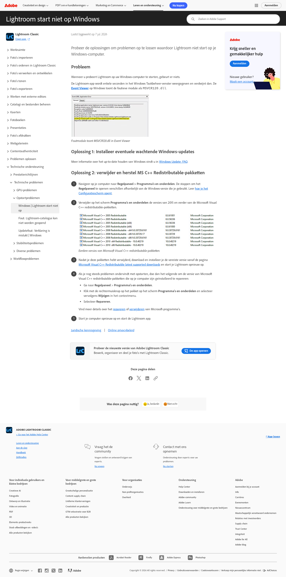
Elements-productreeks (20, 522)
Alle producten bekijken (20, 532)
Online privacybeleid (121, 330)
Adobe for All (241, 539)
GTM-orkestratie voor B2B (78, 511)
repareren (119, 309)
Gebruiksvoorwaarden (187, 570)
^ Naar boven (273, 436)
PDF (11, 511)
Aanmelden (271, 5)
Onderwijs (127, 486)
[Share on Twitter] (139, 379)
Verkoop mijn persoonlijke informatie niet (241, 570)
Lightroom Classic (27, 34)
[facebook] (40, 571)
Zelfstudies (21, 457)
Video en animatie (18, 506)
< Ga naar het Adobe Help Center (32, 434)
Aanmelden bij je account (247, 486)
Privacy (171, 570)
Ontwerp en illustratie (19, 501)
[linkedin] (60, 571)
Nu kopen (178, 5)
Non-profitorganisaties (133, 492)
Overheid (126, 497)
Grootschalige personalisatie (79, 490)
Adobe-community (187, 497)
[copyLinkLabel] (155, 379)
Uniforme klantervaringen (78, 501)
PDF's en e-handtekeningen (70, 5)
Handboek (21, 452)
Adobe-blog (240, 544)
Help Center (184, 486)
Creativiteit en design (34, 5)
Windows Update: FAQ (173, 161)
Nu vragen (99, 466)
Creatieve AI (15, 490)
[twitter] (53, 571)
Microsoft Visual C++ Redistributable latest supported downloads (119, 264)
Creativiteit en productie (77, 506)
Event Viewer (80, 88)
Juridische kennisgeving (86, 330)
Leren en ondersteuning (147, 5)
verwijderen (137, 309)
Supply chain (241, 523)
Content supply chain (76, 496)
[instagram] (47, 571)
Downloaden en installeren (191, 492)
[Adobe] (11, 5)
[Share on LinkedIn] (147, 379)
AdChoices (272, 570)
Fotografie (14, 496)
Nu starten (168, 466)
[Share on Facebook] (130, 379)
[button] (256, 5)
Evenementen (241, 502)
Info (237, 492)
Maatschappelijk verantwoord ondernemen (255, 513)
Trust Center (241, 529)
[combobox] (233, 19)
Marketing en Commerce (109, 5)
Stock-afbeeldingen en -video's (23, 527)
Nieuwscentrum (242, 507)
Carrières (239, 497)
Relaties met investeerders (248, 518)
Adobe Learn (185, 502)
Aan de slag (21, 447)
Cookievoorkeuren (209, 570)
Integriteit (240, 534)
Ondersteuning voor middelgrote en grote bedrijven (201, 507)
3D (10, 517)
